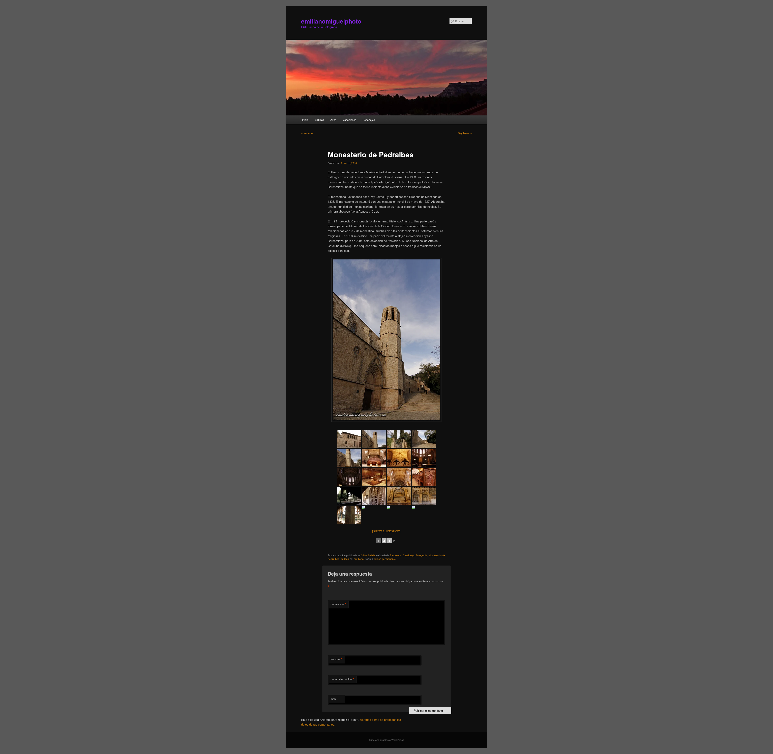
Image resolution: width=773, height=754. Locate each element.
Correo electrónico (342, 679)
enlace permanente (385, 559)
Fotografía (421, 555)
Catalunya (408, 555)
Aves (333, 120)
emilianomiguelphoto (331, 21)
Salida (371, 555)
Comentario (338, 604)
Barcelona (396, 555)
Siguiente (465, 133)
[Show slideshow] (386, 531)
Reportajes (369, 120)
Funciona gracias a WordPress (386, 740)
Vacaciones (349, 120)
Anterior (307, 133)
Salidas (319, 120)
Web (333, 699)
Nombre (337, 659)
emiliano (359, 559)
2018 (364, 555)
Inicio (305, 120)
